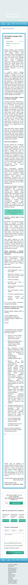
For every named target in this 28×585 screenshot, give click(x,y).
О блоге (8, 24)
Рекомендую (24, 23)
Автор (13, 23)
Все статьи (3, 24)
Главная (4, 28)
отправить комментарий (15, 552)
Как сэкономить (10, 28)
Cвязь (17, 23)
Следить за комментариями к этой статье (9, 552)
